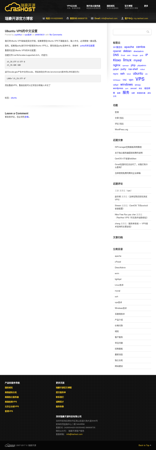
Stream (118, 205)
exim (128, 55)
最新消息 (119, 354)
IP (146, 55)
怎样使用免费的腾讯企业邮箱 (128, 172)
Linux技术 (119, 284)
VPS (140, 78)
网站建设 (119, 365)
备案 (119, 93)
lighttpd (118, 279)
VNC (125, 79)
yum (126, 88)
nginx (116, 64)
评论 (119, 123)
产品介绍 (119, 319)
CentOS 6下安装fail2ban (125, 158)
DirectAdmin (120, 267)
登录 (27, 116)
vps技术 (28, 34)
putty (123, 69)
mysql (138, 60)
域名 (140, 88)
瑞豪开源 (28, 5)
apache (129, 47)
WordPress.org (121, 129)
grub (141, 55)
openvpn (125, 65)
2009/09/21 (40, 34)
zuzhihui (18, 34)
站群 (133, 93)
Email (123, 55)
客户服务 (119, 337)
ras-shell (133, 69)
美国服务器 (141, 93)
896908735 (78, 18)
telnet (129, 74)
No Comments (56, 34)
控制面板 (119, 348)
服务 (126, 92)
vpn (131, 79)
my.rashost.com (136, 18)
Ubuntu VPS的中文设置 (21, 31)
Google (135, 55)
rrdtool (142, 69)
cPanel (118, 261)
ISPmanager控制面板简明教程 (128, 146)
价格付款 (119, 325)
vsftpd (115, 84)
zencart (133, 88)
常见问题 (119, 342)
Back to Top (144, 445)
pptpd (116, 69)
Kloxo (117, 59)
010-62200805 (54, 18)
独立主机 (119, 360)
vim (146, 74)
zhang (117, 223)
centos (140, 46)
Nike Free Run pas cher (125, 214)
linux (127, 59)
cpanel (117, 51)
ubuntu (14, 97)
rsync (115, 73)
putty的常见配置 (87, 45)
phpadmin (142, 65)
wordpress (118, 88)
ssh (122, 73)
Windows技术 (121, 308)
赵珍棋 (118, 196)
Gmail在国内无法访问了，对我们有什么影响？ (131, 166)
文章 (119, 117)
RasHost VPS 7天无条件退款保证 (132, 217)
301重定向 (117, 47)
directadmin (139, 51)
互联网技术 (120, 313)
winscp (138, 84)
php (133, 65)
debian (127, 51)
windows (126, 84)
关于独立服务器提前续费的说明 (129, 152)
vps (129, 190)
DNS (116, 55)
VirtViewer (117, 80)
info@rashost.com (106, 18)
